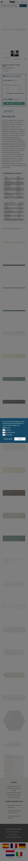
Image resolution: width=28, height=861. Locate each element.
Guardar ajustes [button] (8, 439)
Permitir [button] (20, 439)
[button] (3, 428)
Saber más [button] (16, 425)
